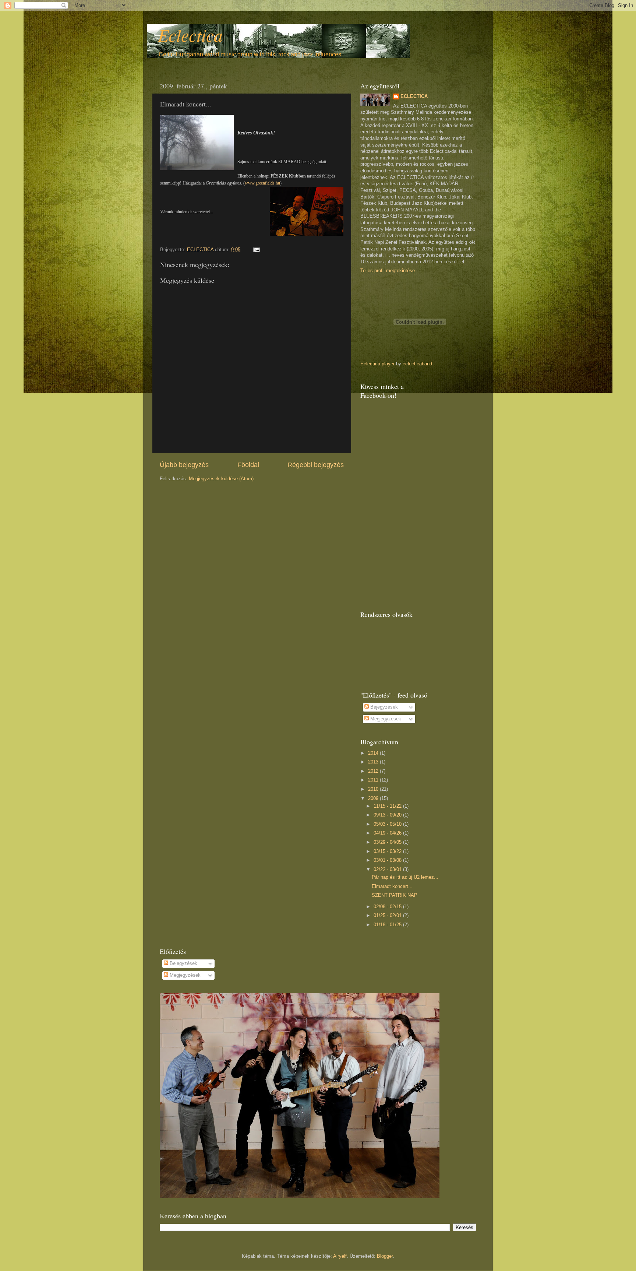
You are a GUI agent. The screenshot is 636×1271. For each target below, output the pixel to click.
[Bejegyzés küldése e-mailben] (256, 249)
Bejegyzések (383, 707)
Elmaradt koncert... (392, 886)
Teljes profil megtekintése (387, 270)
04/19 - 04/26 (388, 833)
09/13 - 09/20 (388, 815)
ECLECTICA (414, 96)
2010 (374, 789)
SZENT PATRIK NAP (394, 895)
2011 (374, 780)
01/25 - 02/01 (388, 915)
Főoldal (248, 464)
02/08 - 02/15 (388, 906)
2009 (374, 798)
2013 (374, 762)
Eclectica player (377, 363)
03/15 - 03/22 (388, 851)
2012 (374, 771)
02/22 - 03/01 (388, 869)
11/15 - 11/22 (388, 806)
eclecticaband (417, 363)
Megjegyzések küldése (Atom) (221, 478)
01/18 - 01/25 (388, 924)
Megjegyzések (385, 718)
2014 (374, 753)
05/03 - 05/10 (388, 824)
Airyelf (340, 1256)
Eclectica (190, 34)
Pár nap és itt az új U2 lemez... (405, 877)
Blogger (385, 1256)
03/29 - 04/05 (388, 842)
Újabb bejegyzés (184, 464)
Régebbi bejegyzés (315, 464)
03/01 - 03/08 (388, 860)
